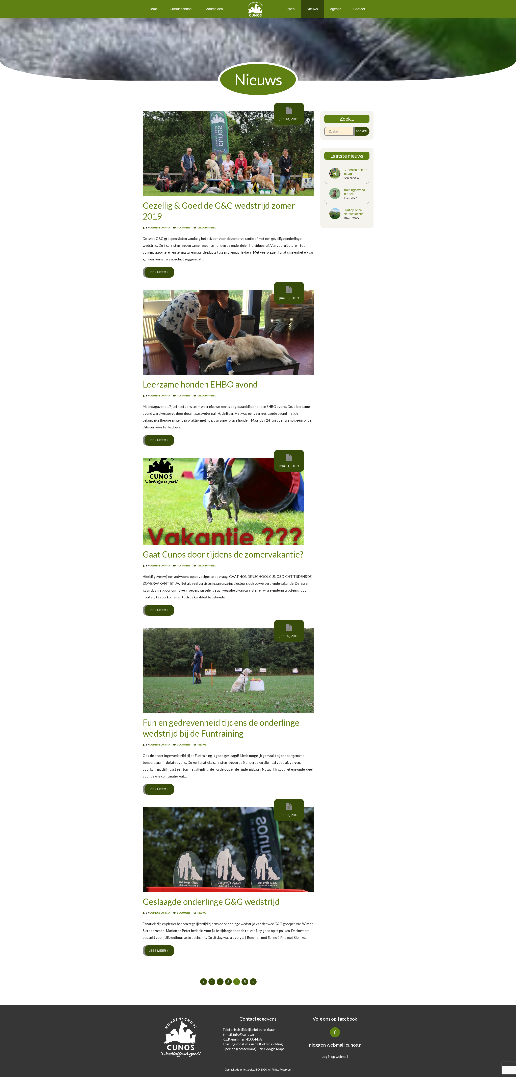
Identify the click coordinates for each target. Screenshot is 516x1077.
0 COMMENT (184, 227)
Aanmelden (214, 9)
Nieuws (312, 9)
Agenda (335, 9)
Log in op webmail (335, 1056)
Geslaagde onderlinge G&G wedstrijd (211, 902)
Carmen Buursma (159, 227)
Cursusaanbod (180, 9)
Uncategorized (207, 227)
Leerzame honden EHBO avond (200, 384)
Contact (359, 9)
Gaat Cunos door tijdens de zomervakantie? (223, 554)
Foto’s (290, 9)
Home (153, 9)
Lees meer (157, 272)
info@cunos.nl (244, 1034)
